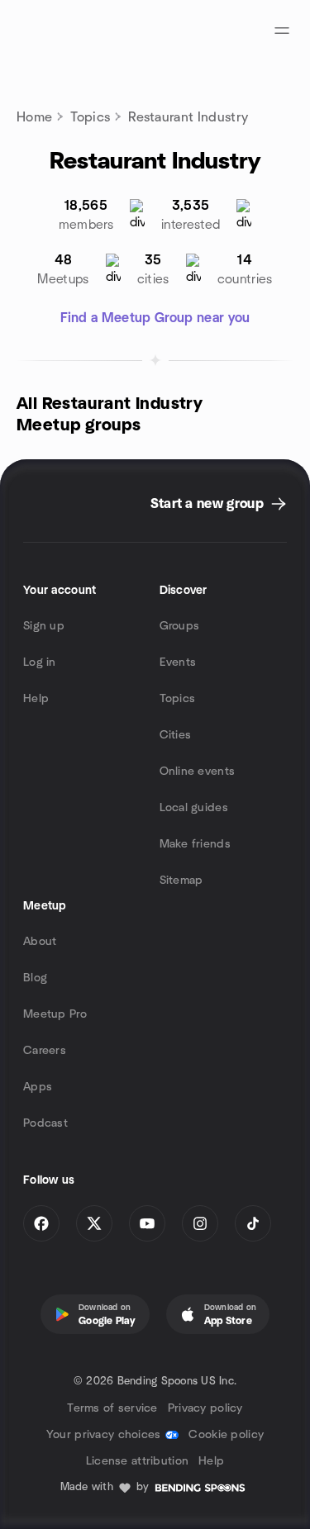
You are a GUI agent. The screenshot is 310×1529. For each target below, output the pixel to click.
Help (36, 699)
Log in (39, 662)
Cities (176, 735)
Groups (180, 626)
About (39, 941)
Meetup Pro (55, 1014)
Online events (198, 771)
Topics (90, 117)
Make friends (195, 844)
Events (178, 662)
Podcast (45, 1123)
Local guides (194, 808)
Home (34, 117)
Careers (44, 1051)
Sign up (43, 626)
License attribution (137, 1461)
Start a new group (207, 503)
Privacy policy (205, 1408)
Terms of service (112, 1408)
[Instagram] (200, 1223)
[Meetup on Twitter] (94, 1223)
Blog (35, 978)
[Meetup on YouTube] (147, 1223)
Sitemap (181, 880)
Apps (37, 1087)
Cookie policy (226, 1435)
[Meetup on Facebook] (41, 1223)
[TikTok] (253, 1223)
